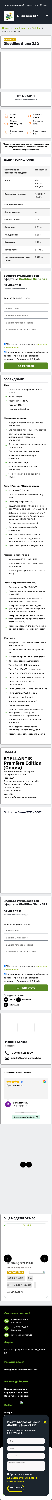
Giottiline (36, 28)
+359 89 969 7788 (19, 1327)
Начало (6, 28)
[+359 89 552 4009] (6, 1321)
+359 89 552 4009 (19, 1319)
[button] (47, 15)
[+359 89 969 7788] (6, 1328)
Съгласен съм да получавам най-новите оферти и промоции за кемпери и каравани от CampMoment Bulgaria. (26, 355)
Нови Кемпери (21, 28)
